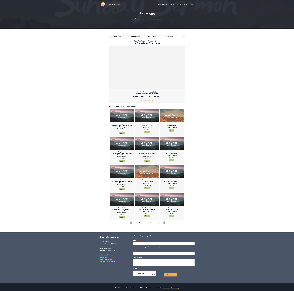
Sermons (178, 4)
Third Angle (166, 288)
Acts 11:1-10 (153, 92)
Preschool (172, 4)
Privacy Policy (175, 288)
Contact (192, 4)
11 (161, 222)
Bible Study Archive (105, 259)
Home (159, 4)
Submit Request (171, 275)
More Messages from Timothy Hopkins (147, 93)
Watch (121, 133)
